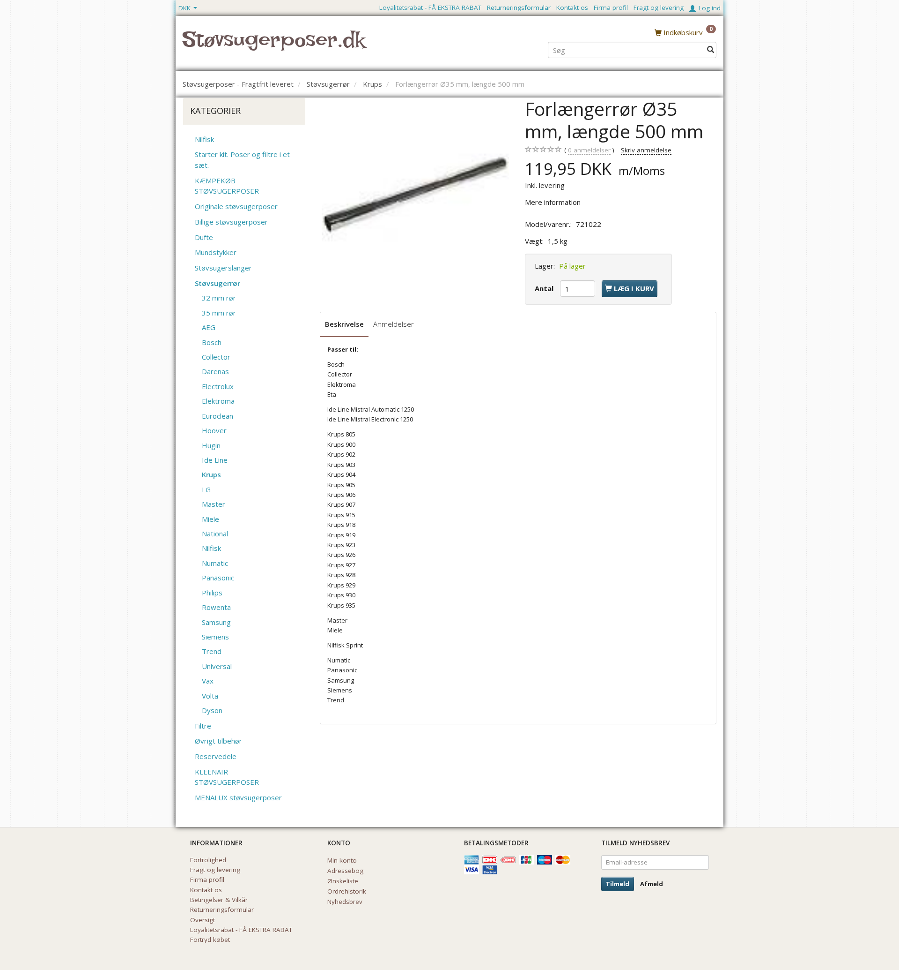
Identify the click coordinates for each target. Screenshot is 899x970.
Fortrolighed (208, 860)
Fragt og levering (659, 7)
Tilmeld (617, 884)
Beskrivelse (344, 324)
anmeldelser (589, 150)
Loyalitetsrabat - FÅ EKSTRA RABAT (430, 7)
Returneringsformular (519, 7)
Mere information (553, 202)
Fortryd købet (210, 939)
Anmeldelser (393, 324)
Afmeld (651, 884)
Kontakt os (572, 7)
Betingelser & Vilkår (219, 899)
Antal (545, 288)
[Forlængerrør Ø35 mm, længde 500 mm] (415, 191)
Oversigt (202, 920)
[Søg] (710, 50)
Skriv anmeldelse (646, 150)
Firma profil (611, 7)
